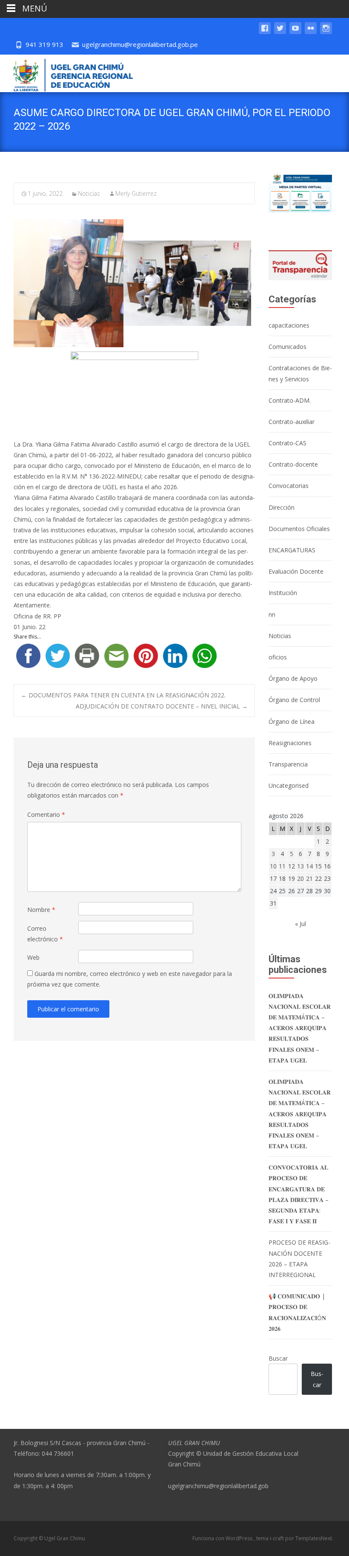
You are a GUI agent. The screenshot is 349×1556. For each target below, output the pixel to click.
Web (33, 957)
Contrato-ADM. (290, 400)
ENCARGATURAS (292, 550)
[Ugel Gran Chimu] (66, 73)
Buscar (278, 1358)
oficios (278, 657)
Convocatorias (289, 486)
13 (300, 866)
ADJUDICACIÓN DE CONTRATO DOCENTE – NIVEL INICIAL (162, 706)
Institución (283, 593)
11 (282, 866)
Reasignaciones (290, 743)
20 (300, 878)
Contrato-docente (293, 464)
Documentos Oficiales (299, 529)
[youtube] (295, 32)
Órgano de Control (294, 700)
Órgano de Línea (292, 721)
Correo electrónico (45, 933)
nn (272, 614)
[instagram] (326, 32)
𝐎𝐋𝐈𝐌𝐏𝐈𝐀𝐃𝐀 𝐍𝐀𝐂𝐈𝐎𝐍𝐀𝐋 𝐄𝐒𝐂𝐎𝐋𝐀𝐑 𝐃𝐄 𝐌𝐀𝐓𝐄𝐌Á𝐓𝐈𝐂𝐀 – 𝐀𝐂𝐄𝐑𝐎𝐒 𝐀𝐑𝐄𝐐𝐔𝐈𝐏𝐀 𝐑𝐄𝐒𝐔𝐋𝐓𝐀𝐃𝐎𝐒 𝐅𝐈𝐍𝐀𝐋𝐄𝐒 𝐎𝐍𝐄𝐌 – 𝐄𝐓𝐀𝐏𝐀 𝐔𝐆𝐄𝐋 (300, 1028)
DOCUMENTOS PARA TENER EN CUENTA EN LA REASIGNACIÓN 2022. (123, 695)
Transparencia (288, 764)
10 (273, 866)
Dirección (282, 507)
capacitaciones (289, 325)
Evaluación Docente (296, 571)
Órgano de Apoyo (293, 678)
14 (309, 866)
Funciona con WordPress (223, 1538)
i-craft (277, 1538)
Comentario (46, 814)
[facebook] (265, 32)
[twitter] (280, 32)
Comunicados (287, 347)
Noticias (89, 193)
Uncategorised (289, 785)
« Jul (300, 924)
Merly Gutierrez (136, 193)
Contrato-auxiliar (292, 422)
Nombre (41, 910)
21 (309, 878)
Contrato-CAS (287, 443)
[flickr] (311, 32)
